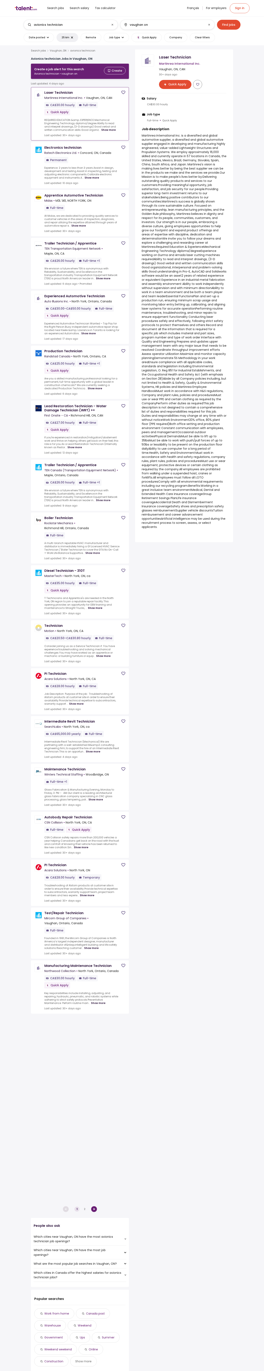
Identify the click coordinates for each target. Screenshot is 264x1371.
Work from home (56, 1313)
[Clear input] (112, 24)
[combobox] (70, 24)
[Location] (164, 24)
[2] (94, 1209)
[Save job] (123, 92)
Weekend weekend (58, 1349)
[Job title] (67, 24)
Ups (82, 1337)
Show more (108, 130)
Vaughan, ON (58, 50)
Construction (53, 1361)
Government (53, 1337)
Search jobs (38, 50)
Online (93, 1349)
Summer (108, 1337)
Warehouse (52, 1325)
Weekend (84, 1325)
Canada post (95, 1313)
